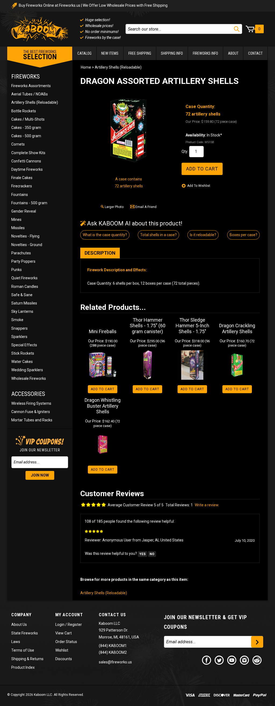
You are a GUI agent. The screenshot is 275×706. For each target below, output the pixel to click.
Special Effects (24, 345)
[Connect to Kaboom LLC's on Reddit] (257, 660)
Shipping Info (172, 53)
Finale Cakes (21, 178)
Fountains (19, 194)
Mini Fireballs (103, 331)
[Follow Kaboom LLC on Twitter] (219, 660)
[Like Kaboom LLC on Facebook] (207, 660)
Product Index (23, 667)
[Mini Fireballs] (102, 365)
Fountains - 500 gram (29, 203)
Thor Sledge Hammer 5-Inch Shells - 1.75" (192, 325)
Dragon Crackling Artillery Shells (237, 328)
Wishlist (61, 650)
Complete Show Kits (28, 153)
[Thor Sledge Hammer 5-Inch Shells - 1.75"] (192, 365)
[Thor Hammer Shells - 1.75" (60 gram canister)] (147, 365)
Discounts (63, 659)
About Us (19, 624)
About (233, 53)
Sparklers (19, 337)
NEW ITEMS (109, 53)
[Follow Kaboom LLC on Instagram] (245, 660)
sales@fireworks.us (115, 662)
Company (21, 614)
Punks (16, 269)
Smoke (17, 320)
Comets (18, 144)
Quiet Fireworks (24, 278)
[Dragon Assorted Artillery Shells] (129, 130)
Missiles (18, 228)
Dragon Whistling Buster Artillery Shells (103, 405)
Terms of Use (22, 650)
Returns (37, 659)
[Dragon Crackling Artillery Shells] (237, 365)
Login (59, 624)
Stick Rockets (22, 353)
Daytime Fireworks (27, 169)
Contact (255, 53)
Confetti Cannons (26, 161)
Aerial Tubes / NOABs (29, 94)
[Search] (237, 29)
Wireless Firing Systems (31, 403)
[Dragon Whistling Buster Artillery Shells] (102, 445)
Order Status (66, 642)
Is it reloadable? (203, 235)
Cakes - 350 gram (26, 127)
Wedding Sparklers (27, 370)
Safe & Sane (21, 295)
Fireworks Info (205, 53)
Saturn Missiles (24, 303)
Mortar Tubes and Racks (31, 420)
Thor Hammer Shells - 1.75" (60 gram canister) (147, 325)
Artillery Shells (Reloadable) (34, 102)
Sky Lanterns (22, 311)
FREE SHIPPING (139, 53)
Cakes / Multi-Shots (28, 119)
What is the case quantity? (105, 235)
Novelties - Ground (26, 245)
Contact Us (112, 614)
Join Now (40, 475)
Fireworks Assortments (31, 86)
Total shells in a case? (158, 235)
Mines (16, 219)
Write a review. (207, 505)
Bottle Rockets (23, 111)
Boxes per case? (243, 235)
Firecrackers (21, 186)
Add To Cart (102, 389)
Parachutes (21, 253)
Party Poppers (23, 261)
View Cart (63, 633)
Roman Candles (24, 286)
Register (75, 624)
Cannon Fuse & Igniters (30, 412)
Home (86, 67)
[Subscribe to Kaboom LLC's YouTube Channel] (232, 660)
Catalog (84, 53)
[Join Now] (257, 642)
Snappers (19, 328)
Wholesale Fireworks (28, 378)
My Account (69, 614)
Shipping (18, 659)
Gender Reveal (23, 211)
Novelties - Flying (25, 236)
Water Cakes (22, 361)
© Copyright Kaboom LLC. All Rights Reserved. (45, 695)
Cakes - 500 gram (26, 136)
